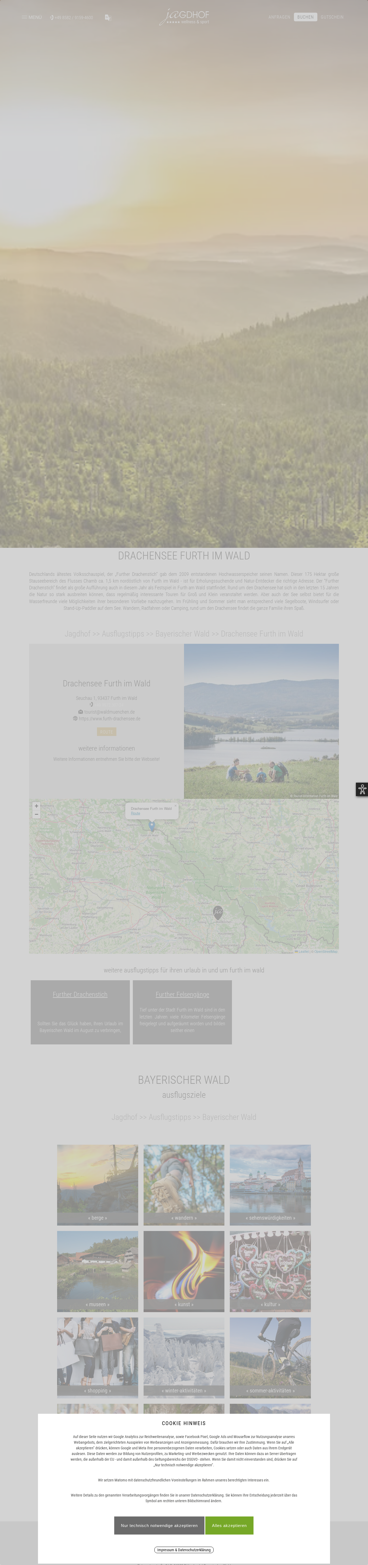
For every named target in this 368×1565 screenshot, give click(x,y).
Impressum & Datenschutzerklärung (184, 1550)
